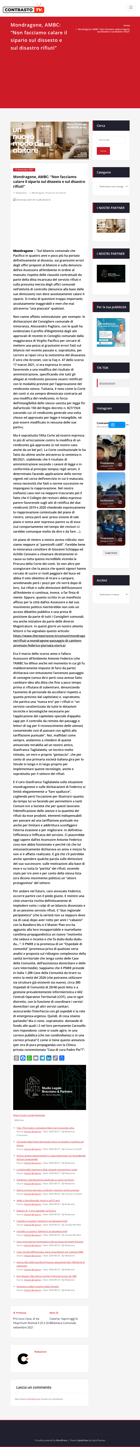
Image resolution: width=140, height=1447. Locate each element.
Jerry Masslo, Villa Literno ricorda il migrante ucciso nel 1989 (46, 1276)
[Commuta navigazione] (131, 7)
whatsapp (40, 1115)
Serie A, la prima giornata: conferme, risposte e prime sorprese (48, 1190)
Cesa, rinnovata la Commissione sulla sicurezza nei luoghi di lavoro (50, 1241)
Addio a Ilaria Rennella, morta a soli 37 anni (38, 1200)
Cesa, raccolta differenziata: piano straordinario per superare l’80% (50, 1251)
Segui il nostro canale (24, 1115)
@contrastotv (107, 383)
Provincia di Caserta (56, 192)
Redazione (21, 192)
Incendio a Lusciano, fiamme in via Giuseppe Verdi (42, 1221)
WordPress (61, 1440)
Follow (119, 424)
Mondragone (38, 192)
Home (126, 25)
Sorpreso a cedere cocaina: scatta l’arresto (38, 1286)
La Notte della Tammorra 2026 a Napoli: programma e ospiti (47, 1169)
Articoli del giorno (32, 1131)
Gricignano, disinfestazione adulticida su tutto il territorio (45, 1179)
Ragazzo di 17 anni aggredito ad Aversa (36, 1210)
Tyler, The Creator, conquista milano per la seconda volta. (45, 1127)
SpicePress (83, 1440)
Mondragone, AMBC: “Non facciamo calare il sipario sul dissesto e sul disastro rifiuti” (104, 30)
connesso (32, 1398)
